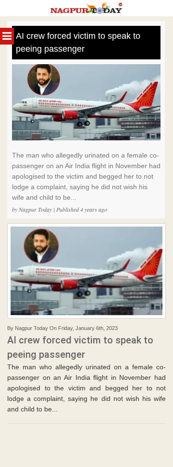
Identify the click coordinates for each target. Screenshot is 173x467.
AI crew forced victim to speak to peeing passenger (78, 42)
